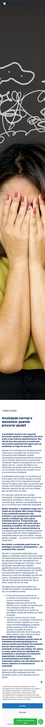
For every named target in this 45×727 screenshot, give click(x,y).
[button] (41, 682)
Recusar (22, 712)
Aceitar (22, 706)
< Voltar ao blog (9, 410)
